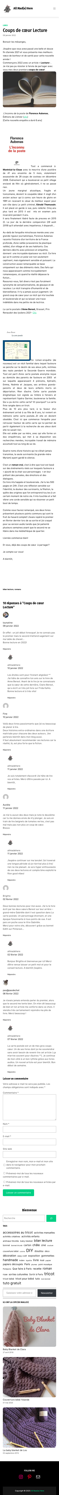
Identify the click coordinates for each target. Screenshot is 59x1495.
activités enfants (30, 1236)
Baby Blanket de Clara (14, 1349)
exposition (34, 1255)
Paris (27, 1264)
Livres (5, 25)
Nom (6, 1124)
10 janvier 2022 (15, 668)
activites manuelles (44, 1232)
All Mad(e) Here (23, 8)
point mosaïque (45, 1264)
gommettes (47, 1255)
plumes (34, 1265)
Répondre (7, 649)
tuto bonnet (45, 1279)
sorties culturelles (18, 1274)
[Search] (51, 1218)
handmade (10, 1260)
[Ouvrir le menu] (54, 8)
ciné (43, 1245)
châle (36, 1245)
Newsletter (47, 1293)
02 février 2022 (10, 899)
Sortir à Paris (36, 1274)
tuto (37, 1278)
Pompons (7, 1269)
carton (27, 1245)
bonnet (6, 1245)
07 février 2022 (15, 1039)
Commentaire (11, 1092)
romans (17, 589)
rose (5, 1274)
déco (47, 1251)
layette (29, 1260)
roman (47, 1268)
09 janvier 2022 (11, 625)
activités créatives (11, 1236)
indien (22, 1260)
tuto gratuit (12, 1283)
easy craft (22, 1256)
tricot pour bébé (24, 1278)
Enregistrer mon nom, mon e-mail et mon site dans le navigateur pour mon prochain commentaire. (29, 1164)
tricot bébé (8, 1278)
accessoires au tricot (18, 1232)
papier (48, 1260)
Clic (35, 312)
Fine (5, 713)
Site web (7, 1148)
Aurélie (6, 804)
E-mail (7, 1136)
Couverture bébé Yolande (16, 1399)
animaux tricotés (11, 1241)
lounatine (8, 622)
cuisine (22, 1251)
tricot (49, 1273)
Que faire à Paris (22, 1268)
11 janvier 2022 (15, 769)
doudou (39, 1251)
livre (36, 1260)
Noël (42, 1260)
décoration (9, 1255)
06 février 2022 (10, 993)
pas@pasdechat (11, 990)
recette (37, 1268)
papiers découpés (13, 1264)
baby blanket (26, 1241)
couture (50, 1245)
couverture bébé (10, 1251)
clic (25, 116)
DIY (29, 1250)
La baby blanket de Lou (15, 1450)
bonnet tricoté (16, 1245)
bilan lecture (8, 589)
